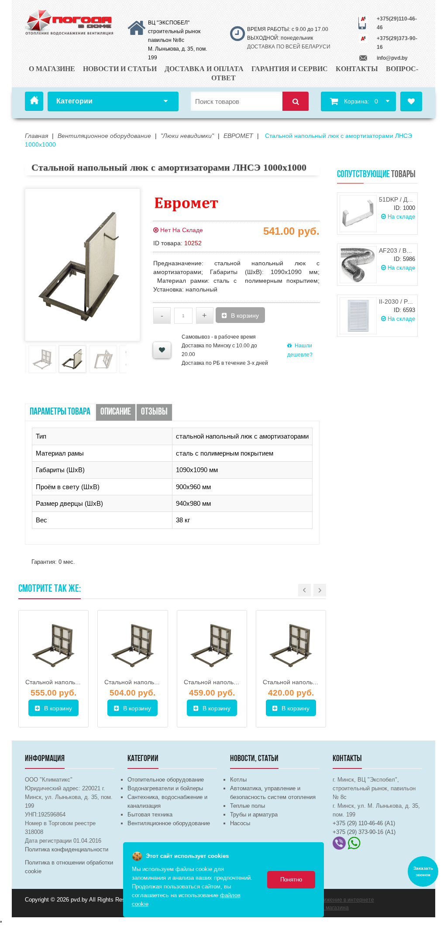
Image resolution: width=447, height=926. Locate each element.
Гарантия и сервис (289, 68)
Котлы (238, 779)
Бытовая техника (149, 814)
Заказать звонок (423, 871)
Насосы (240, 823)
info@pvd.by (392, 58)
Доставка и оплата (204, 68)
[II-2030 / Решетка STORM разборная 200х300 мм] (358, 315)
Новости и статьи (120, 68)
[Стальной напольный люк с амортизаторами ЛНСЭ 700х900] (212, 645)
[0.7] (1, 922)
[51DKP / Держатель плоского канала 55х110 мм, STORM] (358, 213)
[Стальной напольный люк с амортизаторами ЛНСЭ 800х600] (291, 645)
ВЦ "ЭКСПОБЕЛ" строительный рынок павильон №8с (174, 31)
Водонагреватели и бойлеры (165, 788)
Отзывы (154, 412)
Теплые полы (247, 806)
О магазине (52, 68)
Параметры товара (60, 412)
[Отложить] (162, 350)
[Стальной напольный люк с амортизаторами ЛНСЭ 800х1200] (53, 645)
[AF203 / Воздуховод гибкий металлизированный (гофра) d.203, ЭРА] (358, 264)
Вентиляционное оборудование (168, 823)
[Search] (295, 101)
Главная (34, 101)
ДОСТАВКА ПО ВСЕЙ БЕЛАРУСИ (288, 47)
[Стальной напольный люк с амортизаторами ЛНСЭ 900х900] (132, 645)
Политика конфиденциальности (66, 849)
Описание (115, 412)
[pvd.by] (69, 21)
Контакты (357, 68)
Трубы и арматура (254, 814)
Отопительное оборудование (165, 779)
